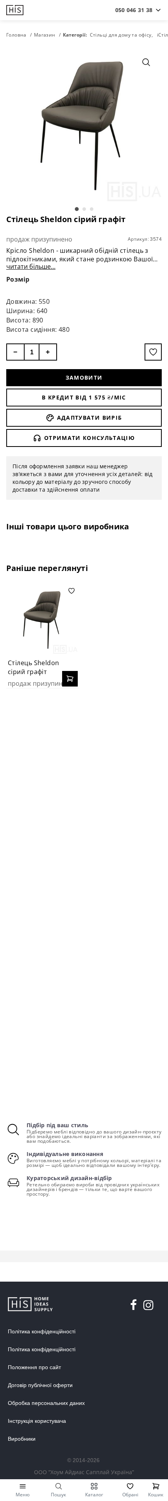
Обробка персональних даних (46, 1403)
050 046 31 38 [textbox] (133, 10)
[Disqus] (84, 794)
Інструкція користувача (37, 1421)
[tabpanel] (84, 124)
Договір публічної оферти (40, 1385)
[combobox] (134, 10)
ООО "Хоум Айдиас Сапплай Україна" (84, 1472)
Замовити (84, 377)
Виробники (22, 1439)
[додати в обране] (153, 352)
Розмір (18, 279)
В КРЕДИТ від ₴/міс (84, 397)
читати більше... (30, 266)
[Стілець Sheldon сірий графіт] (43, 619)
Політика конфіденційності (41, 1331)
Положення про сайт (34, 1367)
